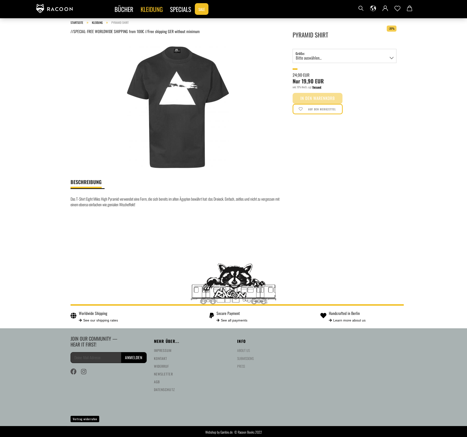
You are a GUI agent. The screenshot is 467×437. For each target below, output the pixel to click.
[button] (373, 8)
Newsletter (163, 373)
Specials (180, 9)
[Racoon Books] (56, 8)
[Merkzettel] (397, 8)
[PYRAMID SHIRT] (178, 106)
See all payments (234, 320)
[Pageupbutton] (453, 429)
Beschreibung (86, 182)
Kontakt (160, 358)
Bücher (124, 9)
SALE (201, 9)
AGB (157, 381)
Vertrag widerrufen (85, 419)
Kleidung (152, 9)
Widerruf (161, 366)
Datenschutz (164, 389)
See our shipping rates (100, 320)
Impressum (163, 350)
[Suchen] (361, 8)
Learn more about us (349, 320)
